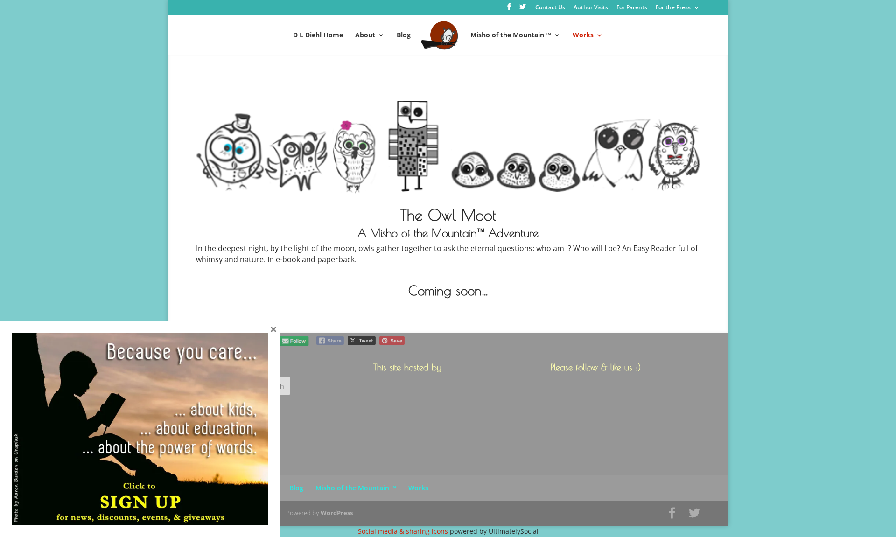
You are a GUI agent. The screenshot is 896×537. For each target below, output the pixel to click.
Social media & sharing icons (404, 531)
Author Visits (591, 8)
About (365, 35)
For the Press (673, 8)
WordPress (337, 513)
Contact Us (550, 8)
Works (583, 35)
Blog (404, 35)
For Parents (631, 8)
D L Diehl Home (318, 35)
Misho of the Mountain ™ (510, 35)
